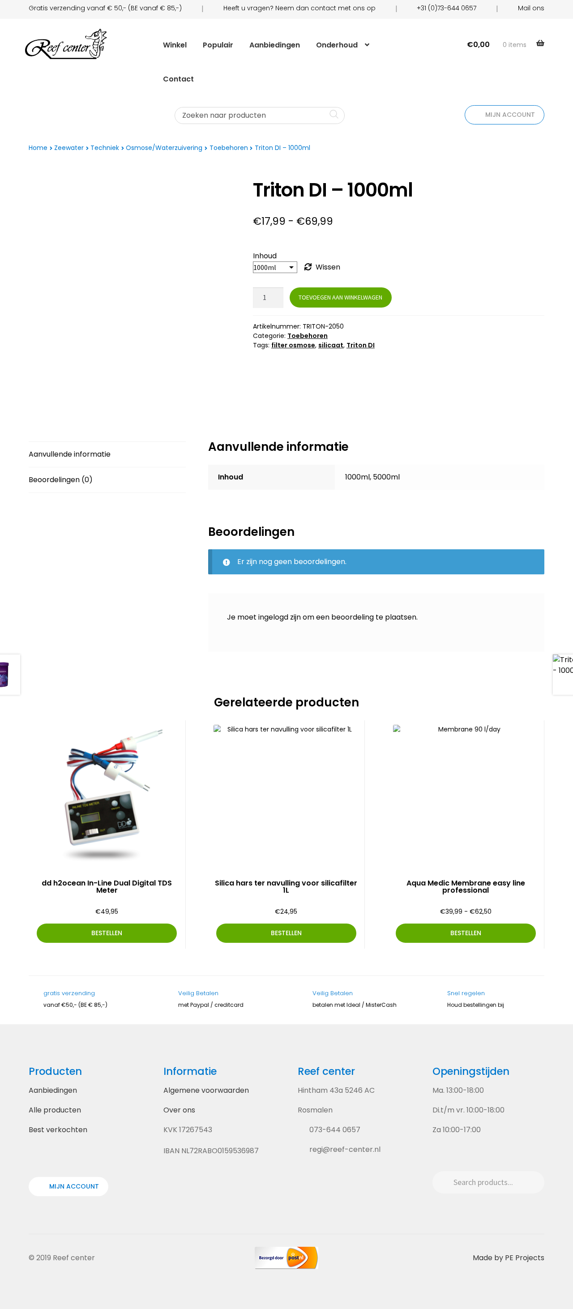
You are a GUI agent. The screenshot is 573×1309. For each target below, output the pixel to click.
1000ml (357, 477)
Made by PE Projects (508, 1258)
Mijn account (509, 114)
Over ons (179, 1110)
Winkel (175, 45)
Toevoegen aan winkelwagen (340, 297)
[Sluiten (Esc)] (563, 10)
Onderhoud (337, 45)
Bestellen (465, 932)
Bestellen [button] (106, 932)
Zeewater (69, 147)
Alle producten (55, 1110)
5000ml (386, 477)
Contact (178, 79)
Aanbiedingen (274, 45)
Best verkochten (58, 1130)
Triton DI (360, 345)
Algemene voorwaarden (206, 1090)
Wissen (328, 267)
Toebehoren (229, 147)
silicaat (330, 345)
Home (38, 147)
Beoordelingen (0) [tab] (61, 480)
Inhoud (265, 256)
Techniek (104, 147)
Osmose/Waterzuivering (164, 147)
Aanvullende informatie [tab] (70, 454)
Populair (218, 45)
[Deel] (543, 10)
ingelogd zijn (279, 617)
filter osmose (293, 345)
